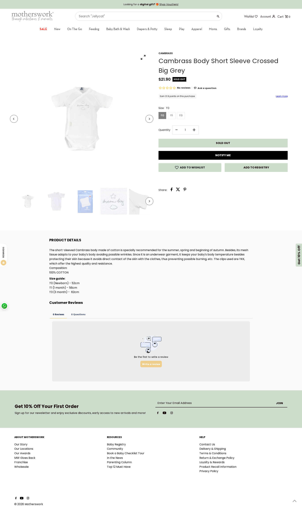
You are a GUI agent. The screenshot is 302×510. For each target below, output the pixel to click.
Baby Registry (116, 444)
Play (181, 29)
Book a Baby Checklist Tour (125, 453)
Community (115, 449)
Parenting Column (119, 462)
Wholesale (21, 467)
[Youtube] (164, 413)
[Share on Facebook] (171, 190)
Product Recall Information (217, 467)
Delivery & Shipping (212, 449)
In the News (115, 458)
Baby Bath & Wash (118, 29)
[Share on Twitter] (178, 190)
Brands (241, 29)
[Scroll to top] (295, 501)
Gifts (227, 29)
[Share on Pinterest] (185, 190)
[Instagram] (171, 413)
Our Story (20, 444)
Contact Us (207, 444)
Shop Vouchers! (168, 4)
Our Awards (22, 453)
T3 (180, 115)
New (57, 29)
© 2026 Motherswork (28, 504)
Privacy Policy (208, 471)
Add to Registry (256, 167)
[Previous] (14, 119)
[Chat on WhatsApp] (4, 306)
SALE (43, 29)
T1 (171, 115)
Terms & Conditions (212, 453)
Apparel (196, 29)
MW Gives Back (24, 458)
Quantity (164, 130)
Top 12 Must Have (119, 467)
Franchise (21, 462)
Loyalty (258, 29)
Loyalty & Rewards (212, 462)
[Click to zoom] (143, 57)
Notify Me (223, 155)
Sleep (168, 29)
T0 (162, 115)
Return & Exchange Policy (216, 458)
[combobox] (144, 16)
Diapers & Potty (147, 29)
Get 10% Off (299, 255)
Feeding (94, 29)
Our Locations (23, 449)
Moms (213, 29)
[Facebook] (158, 413)
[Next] (149, 119)
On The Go (74, 29)
